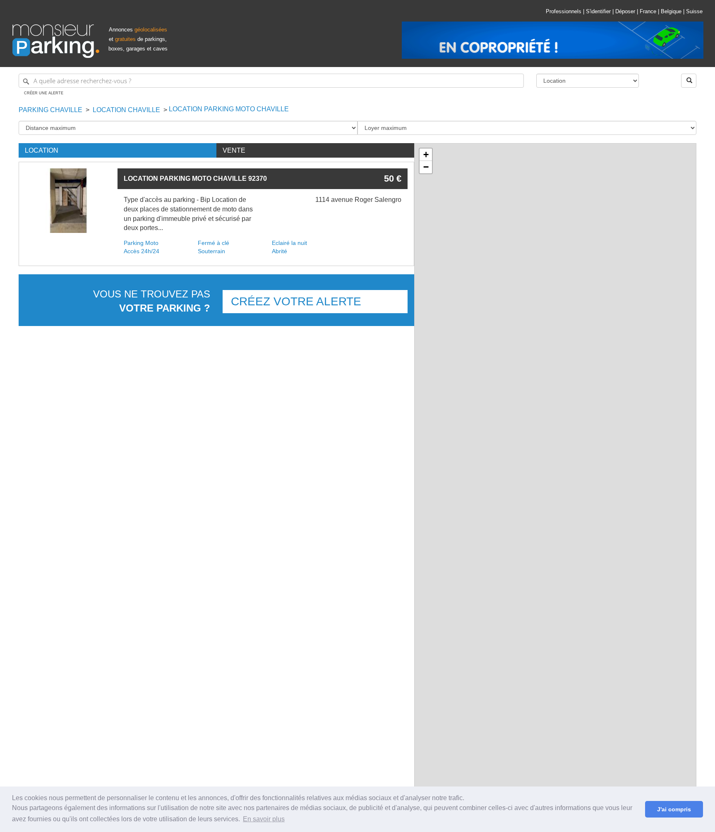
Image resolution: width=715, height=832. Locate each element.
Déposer (625, 11)
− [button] (426, 167)
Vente (234, 150)
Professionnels (563, 11)
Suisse (694, 11)
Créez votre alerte (296, 301)
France (648, 11)
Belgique (671, 11)
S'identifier (598, 11)
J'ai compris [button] (674, 809)
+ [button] (426, 154)
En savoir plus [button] (264, 818)
